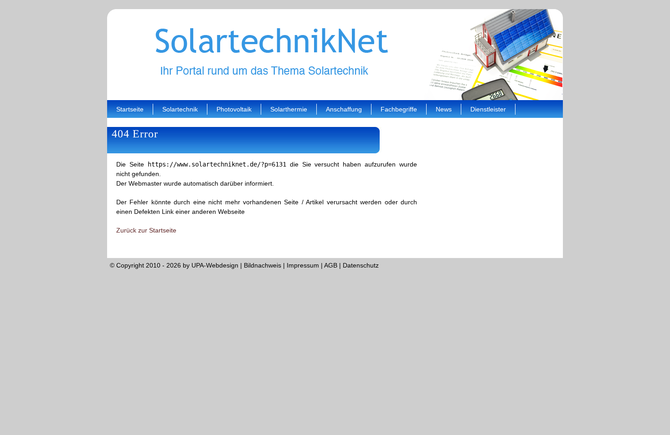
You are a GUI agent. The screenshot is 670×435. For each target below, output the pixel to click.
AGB (330, 265)
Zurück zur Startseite (146, 230)
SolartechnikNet (335, 54)
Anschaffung (344, 109)
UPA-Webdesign (214, 265)
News (444, 109)
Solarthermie (288, 109)
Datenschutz (361, 265)
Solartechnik (180, 109)
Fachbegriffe (399, 109)
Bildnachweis (262, 265)
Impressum (303, 265)
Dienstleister (488, 109)
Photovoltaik (234, 109)
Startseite (130, 109)
